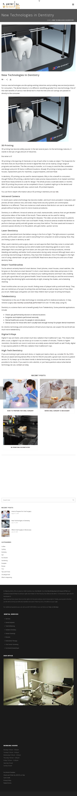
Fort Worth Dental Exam (12, 648)
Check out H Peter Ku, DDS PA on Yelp (14, 775)
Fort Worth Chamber (9, 772)
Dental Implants (10, 622)
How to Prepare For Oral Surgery (20, 411)
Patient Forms (7, 783)
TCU (3, 569)
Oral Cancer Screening (12, 644)
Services (8, 619)
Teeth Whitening (10, 626)
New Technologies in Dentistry (21, 520)
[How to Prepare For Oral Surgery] (20, 394)
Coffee (3, 546)
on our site (54, 192)
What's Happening (7, 577)
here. (10, 260)
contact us (20, 365)
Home (49, 20)
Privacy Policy (7, 780)
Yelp (50, 607)
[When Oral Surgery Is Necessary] (57, 394)
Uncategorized (6, 574)
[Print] (11, 79)
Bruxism (8, 637)
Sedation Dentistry (11, 630)
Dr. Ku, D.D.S (68, 354)
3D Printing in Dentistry (20, 447)
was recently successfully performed (27, 303)
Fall (2, 555)
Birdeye (56, 607)
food (55, 172)
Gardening (5, 560)
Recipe (3, 566)
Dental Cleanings (10, 633)
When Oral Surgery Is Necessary (57, 411)
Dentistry (4, 552)
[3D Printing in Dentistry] (20, 430)
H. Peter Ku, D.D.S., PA (10, 591)
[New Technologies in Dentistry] (38, 48)
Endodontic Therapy (11, 641)
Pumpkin (4, 563)
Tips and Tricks (6, 572)
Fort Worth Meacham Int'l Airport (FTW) (56, 591)
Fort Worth (5, 558)
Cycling (4, 549)
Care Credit (7, 778)
